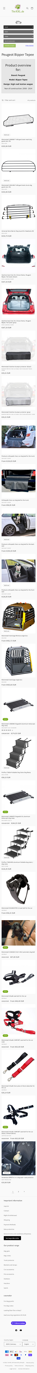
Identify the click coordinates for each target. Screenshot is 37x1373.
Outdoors (7, 1279)
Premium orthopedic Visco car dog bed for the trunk (18, 456)
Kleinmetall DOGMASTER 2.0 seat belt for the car (17, 908)
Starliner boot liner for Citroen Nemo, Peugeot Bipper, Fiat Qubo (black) (16, 276)
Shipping (7, 1220)
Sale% (6, 1288)
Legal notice (13, 1368)
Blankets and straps (10, 1265)
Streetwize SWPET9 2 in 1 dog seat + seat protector (18, 1177)
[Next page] (24, 1191)
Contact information (24, 1368)
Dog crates (7, 1256)
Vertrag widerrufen (12, 1238)
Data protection (9, 1229)
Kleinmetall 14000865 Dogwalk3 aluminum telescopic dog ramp (18, 724)
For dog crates (8, 1306)
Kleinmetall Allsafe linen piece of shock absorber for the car (18, 1087)
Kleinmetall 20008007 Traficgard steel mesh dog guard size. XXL (17, 140)
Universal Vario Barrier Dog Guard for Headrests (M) (18, 231)
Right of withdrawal (10, 1215)
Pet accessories (9, 1274)
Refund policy (30, 1362)
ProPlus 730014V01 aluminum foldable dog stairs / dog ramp (17, 863)
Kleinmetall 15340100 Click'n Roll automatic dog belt (18, 952)
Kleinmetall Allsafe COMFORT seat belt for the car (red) (17, 1041)
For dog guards (9, 1301)
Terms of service (19, 1365)
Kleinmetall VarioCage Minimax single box (15, 636)
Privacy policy (9, 1365)
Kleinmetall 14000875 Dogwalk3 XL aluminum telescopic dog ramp (16, 817)
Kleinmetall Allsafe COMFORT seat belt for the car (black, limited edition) (17, 1132)
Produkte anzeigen (9, 45)
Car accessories (9, 1269)
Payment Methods (10, 1224)
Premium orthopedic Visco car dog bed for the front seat (18, 591)
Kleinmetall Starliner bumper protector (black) (16, 366)
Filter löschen (29, 45)
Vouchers (7, 1283)
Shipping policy (29, 1365)
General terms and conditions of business (17, 1234)
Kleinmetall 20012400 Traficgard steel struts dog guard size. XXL (17, 186)
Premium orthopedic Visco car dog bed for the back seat (18, 545)
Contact (6, 1211)
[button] (4, 8)
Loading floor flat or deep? (12, 1310)
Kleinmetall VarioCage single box (12, 680)
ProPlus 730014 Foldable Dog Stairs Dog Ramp (16, 772)
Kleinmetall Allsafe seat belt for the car (14, 996)
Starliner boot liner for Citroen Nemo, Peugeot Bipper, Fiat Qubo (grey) (16, 321)
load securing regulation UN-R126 (15, 1315)
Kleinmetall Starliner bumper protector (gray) (16, 412)
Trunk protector (9, 1260)
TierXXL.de (10, 1362)
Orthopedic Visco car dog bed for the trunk (15, 500)
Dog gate (7, 1251)
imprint (6, 1206)
